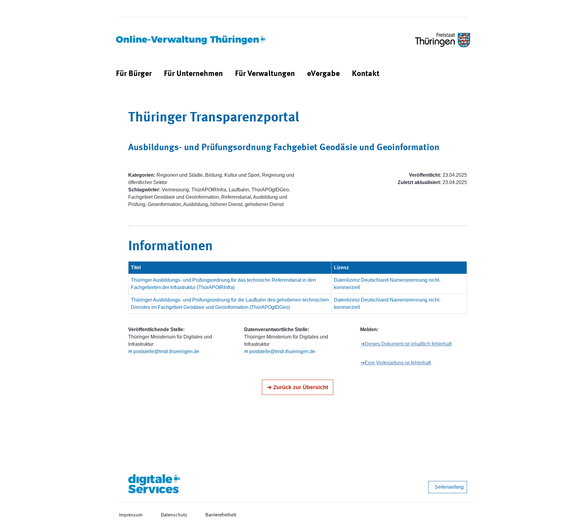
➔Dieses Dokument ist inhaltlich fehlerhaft (406, 343)
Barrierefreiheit (220, 515)
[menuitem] (134, 74)
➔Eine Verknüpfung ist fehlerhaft (396, 362)
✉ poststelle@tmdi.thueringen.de (163, 351)
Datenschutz (174, 515)
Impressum (131, 515)
